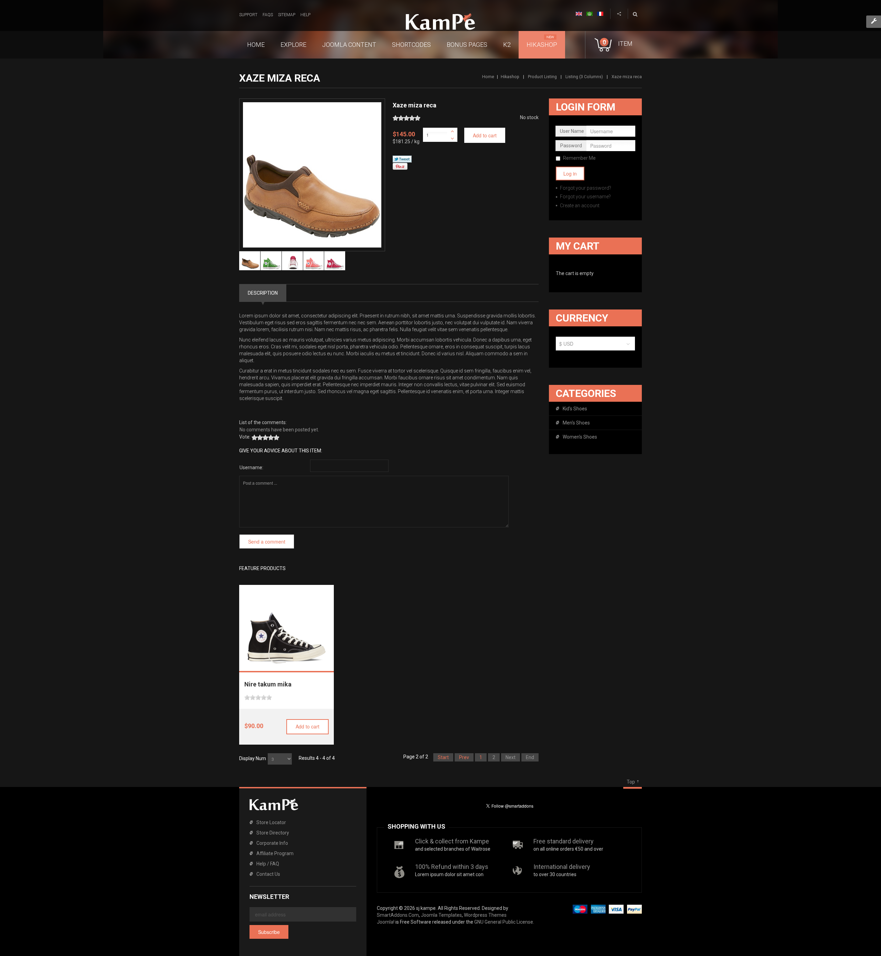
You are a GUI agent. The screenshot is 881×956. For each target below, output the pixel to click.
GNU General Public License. (504, 922)
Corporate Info (272, 843)
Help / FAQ (267, 863)
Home (488, 76)
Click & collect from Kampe (452, 841)
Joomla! (385, 922)
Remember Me (579, 158)
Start (443, 757)
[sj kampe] (440, 21)
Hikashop (510, 76)
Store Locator (271, 822)
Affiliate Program (275, 853)
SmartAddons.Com (398, 915)
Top (631, 782)
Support (248, 14)
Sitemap (286, 14)
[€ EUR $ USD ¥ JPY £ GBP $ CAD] (595, 345)
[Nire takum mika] (286, 624)
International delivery (561, 866)
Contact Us (268, 874)
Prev (464, 757)
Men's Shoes (576, 423)
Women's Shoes (580, 437)
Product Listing (542, 76)
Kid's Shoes (575, 408)
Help (305, 14)
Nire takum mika (267, 684)
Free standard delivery (563, 841)
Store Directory (272, 833)
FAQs (268, 14)
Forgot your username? (585, 196)
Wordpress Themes (485, 915)
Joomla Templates (441, 915)
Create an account (579, 205)
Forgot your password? (585, 188)
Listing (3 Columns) (584, 76)
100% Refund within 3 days (451, 866)
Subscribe (269, 931)
